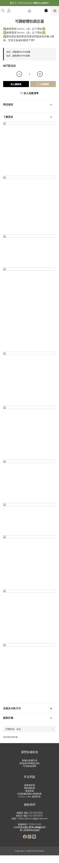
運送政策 (29, 790)
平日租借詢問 (29, 766)
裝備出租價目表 (29, 760)
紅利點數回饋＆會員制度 (29, 793)
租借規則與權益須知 (29, 763)
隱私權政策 (29, 788)
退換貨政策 (29, 785)
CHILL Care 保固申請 (29, 796)
